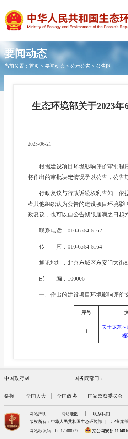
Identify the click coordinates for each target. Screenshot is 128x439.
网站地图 (69, 413)
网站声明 (38, 413)
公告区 (103, 66)
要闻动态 (55, 66)
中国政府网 (16, 378)
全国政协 (67, 396)
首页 (34, 66)
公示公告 (80, 66)
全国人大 (36, 396)
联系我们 (101, 413)
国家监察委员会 (105, 396)
